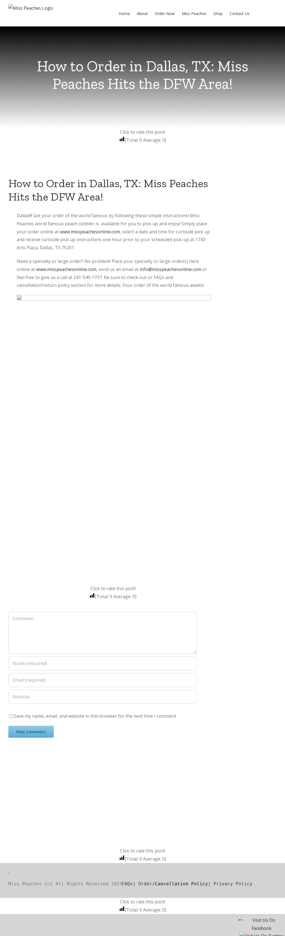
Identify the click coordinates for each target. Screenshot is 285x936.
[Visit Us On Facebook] (261, 921)
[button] (268, 13)
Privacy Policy (232, 883)
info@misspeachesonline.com (170, 269)
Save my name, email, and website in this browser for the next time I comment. (95, 716)
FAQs (120, 883)
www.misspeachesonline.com (90, 232)
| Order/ (144, 883)
